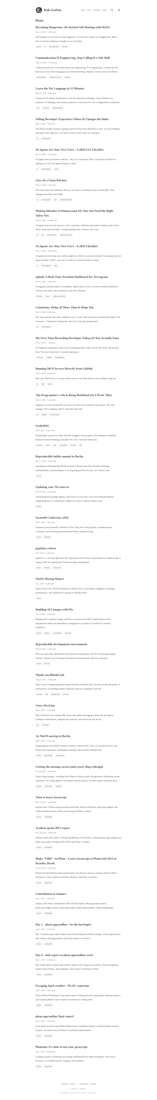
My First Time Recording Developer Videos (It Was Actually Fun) (77, 338)
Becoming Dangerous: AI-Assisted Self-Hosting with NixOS (73, 27)
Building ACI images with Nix (54, 609)
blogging (48, 786)
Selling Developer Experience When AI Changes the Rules (72, 119)
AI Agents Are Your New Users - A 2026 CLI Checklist (69, 149)
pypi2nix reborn (46, 548)
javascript (63, 445)
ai (45, 47)
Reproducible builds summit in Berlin (59, 456)
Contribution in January (51, 893)
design (39, 786)
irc (38, 725)
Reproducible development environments (61, 644)
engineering (41, 77)
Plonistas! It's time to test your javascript (61, 1046)
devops (64, 47)
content (40, 357)
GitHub (72, 1084)
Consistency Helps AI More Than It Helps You (65, 307)
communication (55, 77)
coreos (46, 633)
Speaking (97, 10)
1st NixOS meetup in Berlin (53, 736)
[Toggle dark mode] (119, 10)
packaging (57, 568)
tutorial (45, 108)
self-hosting (54, 47)
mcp (42, 384)
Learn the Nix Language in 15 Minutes (60, 88)
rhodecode (55, 694)
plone (39, 817)
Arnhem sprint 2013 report (53, 828)
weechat (45, 725)
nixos (39, 47)
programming (58, 108)
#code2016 (42, 425)
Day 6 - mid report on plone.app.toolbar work (64, 955)
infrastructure (66, 200)
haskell (40, 445)
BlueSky (93, 1084)
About (105, 10)
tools (56, 169)
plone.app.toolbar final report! (55, 1016)
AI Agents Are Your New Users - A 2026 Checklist (67, 246)
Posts (89, 10)
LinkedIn (64, 1084)
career (67, 77)
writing (58, 786)
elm (54, 445)
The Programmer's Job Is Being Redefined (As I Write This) (74, 395)
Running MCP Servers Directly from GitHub (64, 368)
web (55, 265)
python (73, 445)
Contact (74, 1089)
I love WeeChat (45, 705)
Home (83, 10)
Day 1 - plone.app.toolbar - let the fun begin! (63, 924)
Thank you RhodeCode (50, 674)
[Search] (111, 10)
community (60, 755)
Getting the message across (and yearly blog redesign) (69, 766)
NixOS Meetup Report (50, 578)
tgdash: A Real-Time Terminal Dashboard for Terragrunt (72, 276)
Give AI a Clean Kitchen (51, 180)
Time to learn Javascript (51, 797)
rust (48, 445)
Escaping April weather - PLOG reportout (62, 985)
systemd (47, 537)
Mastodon (84, 1084)
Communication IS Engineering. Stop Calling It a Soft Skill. (73, 57)
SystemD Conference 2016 (52, 517)
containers (57, 633)
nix (38, 108)
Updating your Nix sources (52, 487)
